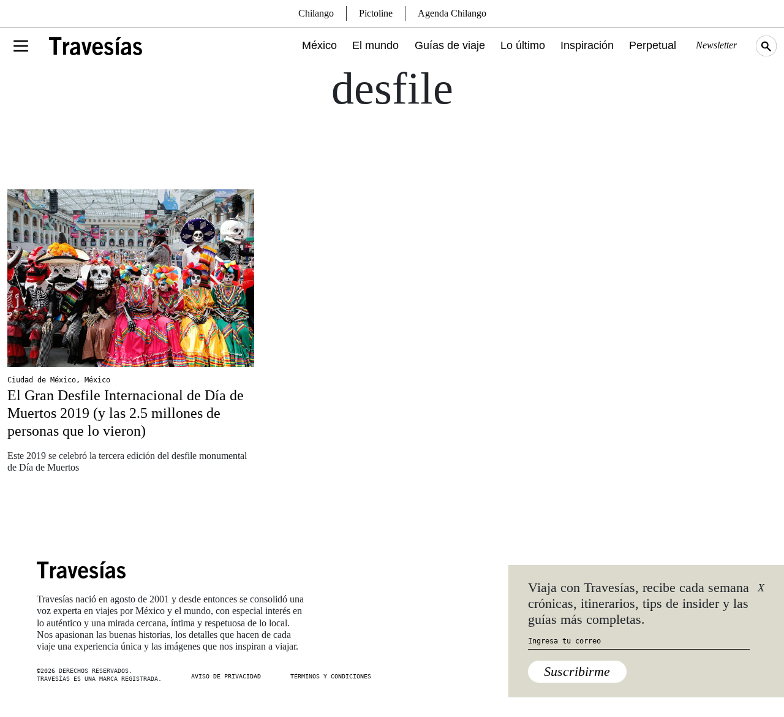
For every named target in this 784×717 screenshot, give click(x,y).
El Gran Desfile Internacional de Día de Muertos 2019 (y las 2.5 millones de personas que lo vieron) (125, 413)
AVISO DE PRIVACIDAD (226, 676)
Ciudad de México (41, 380)
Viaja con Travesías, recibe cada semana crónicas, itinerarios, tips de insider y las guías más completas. (638, 604)
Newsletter (716, 45)
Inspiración (587, 45)
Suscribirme (577, 671)
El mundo (375, 45)
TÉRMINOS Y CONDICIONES (330, 676)
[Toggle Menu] (20, 46)
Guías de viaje (450, 45)
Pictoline (376, 13)
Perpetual (652, 45)
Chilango (316, 13)
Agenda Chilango (452, 13)
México (319, 45)
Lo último (522, 45)
